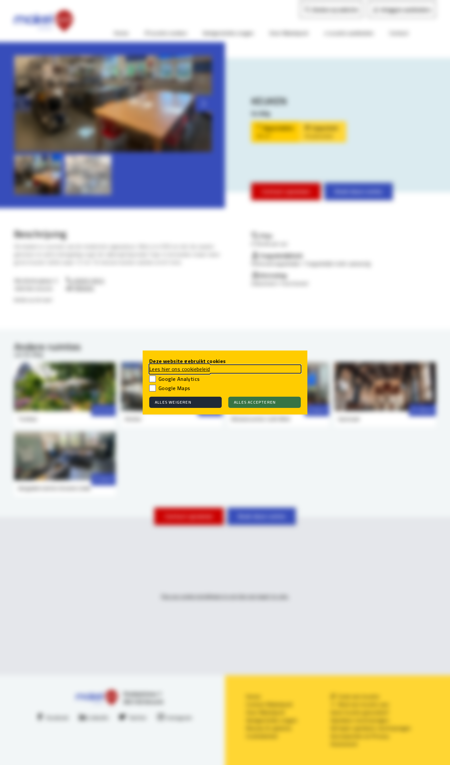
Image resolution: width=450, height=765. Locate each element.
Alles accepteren (255, 402)
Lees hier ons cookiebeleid (179, 369)
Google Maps (174, 388)
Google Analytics (179, 379)
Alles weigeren (173, 402)
